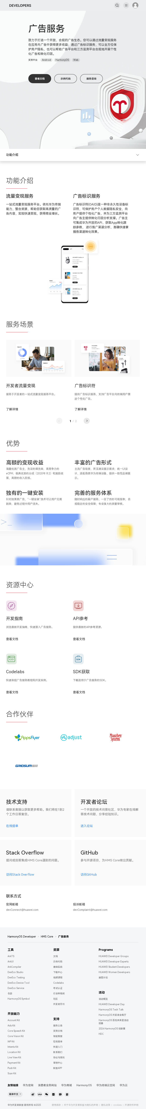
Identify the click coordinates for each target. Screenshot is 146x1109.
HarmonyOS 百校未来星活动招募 (114, 1022)
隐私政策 (105, 1105)
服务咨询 (91, 78)
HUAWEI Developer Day (112, 1004)
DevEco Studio (15, 972)
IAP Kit (11, 1041)
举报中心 (57, 1063)
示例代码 (66, 78)
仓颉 (10, 993)
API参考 (80, 618)
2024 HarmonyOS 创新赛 (112, 1028)
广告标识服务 (86, 196)
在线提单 (12, 826)
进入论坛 (87, 826)
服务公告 (57, 1025)
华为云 (124, 1085)
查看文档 (40, 78)
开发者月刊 (59, 1004)
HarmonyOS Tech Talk (111, 1009)
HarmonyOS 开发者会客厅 (112, 1015)
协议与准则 (59, 1057)
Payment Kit (14, 1063)
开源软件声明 (131, 1105)
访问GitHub (89, 874)
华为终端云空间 (105, 1085)
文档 (55, 956)
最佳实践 (57, 967)
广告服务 (63, 936)
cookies (117, 1105)
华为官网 (28, 1085)
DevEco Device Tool (18, 983)
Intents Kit (13, 1047)
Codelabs (15, 671)
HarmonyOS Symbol (19, 999)
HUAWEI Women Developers (114, 972)
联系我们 (57, 1052)
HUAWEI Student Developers (114, 967)
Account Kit (14, 1020)
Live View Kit (14, 1057)
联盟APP (57, 1068)
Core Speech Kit (16, 1031)
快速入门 (57, 1047)
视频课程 (57, 977)
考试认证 (57, 988)
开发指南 (14, 618)
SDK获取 (81, 671)
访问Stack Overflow (20, 874)
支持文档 (57, 1031)
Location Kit (14, 1052)
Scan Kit (12, 1073)
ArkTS (11, 956)
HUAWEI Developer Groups (114, 956)
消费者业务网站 (47, 1085)
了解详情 (12, 409)
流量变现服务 (19, 196)
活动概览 (103, 999)
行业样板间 (59, 993)
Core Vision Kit (16, 1036)
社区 (55, 999)
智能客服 (57, 1036)
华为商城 (66, 1085)
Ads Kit (11, 1025)
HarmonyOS (84, 1085)
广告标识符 (85, 385)
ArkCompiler (14, 967)
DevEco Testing (16, 977)
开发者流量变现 (20, 385)
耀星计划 (103, 977)
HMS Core (47, 936)
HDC (101, 1034)
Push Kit (12, 1068)
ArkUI (10, 961)
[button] (59, 421)
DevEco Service (16, 988)
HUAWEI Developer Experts (114, 961)
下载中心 (57, 972)
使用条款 (56, 1105)
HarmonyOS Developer (22, 936)
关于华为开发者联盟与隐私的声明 (81, 1105)
